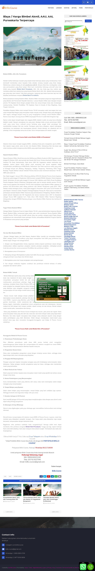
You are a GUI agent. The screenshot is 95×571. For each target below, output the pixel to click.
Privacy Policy (51, 567)
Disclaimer (59, 567)
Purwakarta (34, 95)
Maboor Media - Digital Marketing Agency (35, 567)
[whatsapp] (91, 2)
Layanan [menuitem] (59, 8)
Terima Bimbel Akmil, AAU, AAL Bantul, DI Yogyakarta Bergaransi (32, 499)
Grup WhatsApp (51, 436)
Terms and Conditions (68, 567)
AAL (5, 476)
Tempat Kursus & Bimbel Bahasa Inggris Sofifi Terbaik (77, 181)
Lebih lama (55, 511)
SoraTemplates (12, 567)
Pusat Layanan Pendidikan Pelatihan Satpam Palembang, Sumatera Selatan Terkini (76, 187)
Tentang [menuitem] (51, 8)
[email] (87, 2)
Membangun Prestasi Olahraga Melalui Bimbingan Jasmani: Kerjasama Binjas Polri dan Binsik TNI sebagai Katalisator (78, 158)
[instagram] (83, 2)
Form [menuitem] (81, 8)
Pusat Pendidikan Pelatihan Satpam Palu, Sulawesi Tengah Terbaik (77, 133)
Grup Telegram (34, 436)
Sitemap (77, 567)
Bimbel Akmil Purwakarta (24, 89)
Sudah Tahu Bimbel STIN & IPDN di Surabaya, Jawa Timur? (75, 151)
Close (68, 276)
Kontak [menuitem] (66, 8)
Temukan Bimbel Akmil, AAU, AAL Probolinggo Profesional (51, 499)
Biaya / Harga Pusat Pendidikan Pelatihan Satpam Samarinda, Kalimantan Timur (77, 145)
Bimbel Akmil (17, 476)
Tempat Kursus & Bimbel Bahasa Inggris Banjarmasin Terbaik (77, 139)
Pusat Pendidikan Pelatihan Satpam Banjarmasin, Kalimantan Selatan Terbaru (77, 169)
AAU (10, 476)
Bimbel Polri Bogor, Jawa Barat (74, 164)
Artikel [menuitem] (74, 8)
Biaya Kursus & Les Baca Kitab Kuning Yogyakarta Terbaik (76, 175)
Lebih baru (9, 511)
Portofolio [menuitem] (89, 8)
